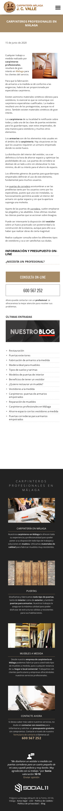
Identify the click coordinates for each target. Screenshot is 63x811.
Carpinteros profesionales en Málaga (30, 406)
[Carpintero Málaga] (23, 12)
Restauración (16, 350)
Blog (43, 803)
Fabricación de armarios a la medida (29, 360)
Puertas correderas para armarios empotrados (28, 417)
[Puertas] (31, 584)
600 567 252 (32, 290)
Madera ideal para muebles (24, 365)
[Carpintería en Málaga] (31, 521)
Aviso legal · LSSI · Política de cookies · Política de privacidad (35, 802)
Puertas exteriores (19, 355)
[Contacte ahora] (31, 709)
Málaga (20, 71)
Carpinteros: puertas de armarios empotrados (28, 395)
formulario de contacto (24, 734)
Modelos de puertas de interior (26, 374)
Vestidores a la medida (22, 389)
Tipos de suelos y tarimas (23, 369)
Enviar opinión (31, 777)
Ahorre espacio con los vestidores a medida (33, 411)
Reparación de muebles (22, 401)
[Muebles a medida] (31, 647)
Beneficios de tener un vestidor (27, 379)
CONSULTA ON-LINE (33, 277)
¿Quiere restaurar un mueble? (26, 384)
